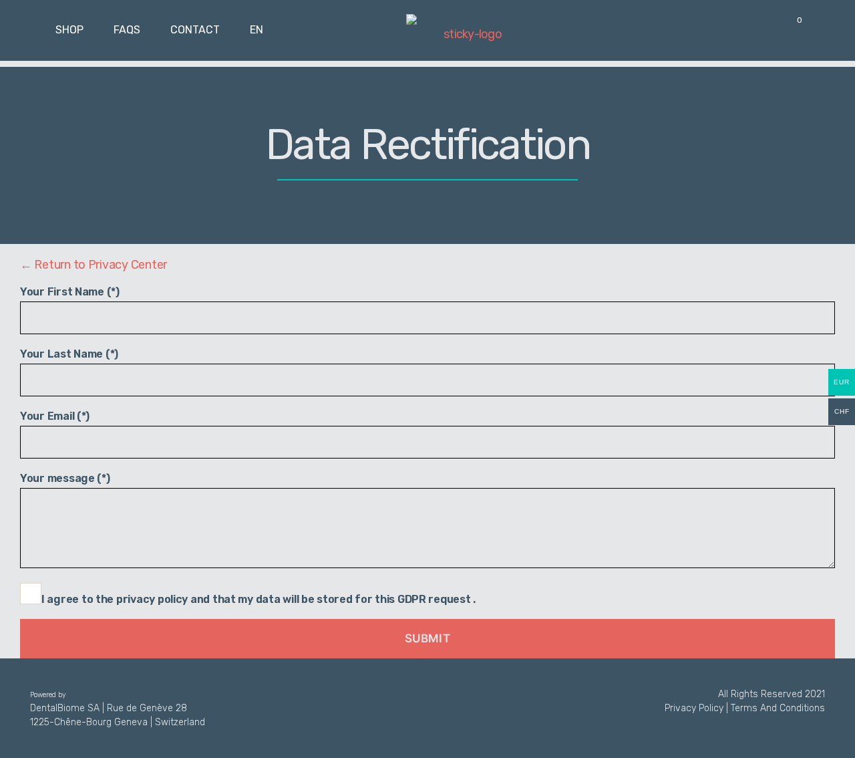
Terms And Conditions (778, 708)
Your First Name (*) (70, 291)
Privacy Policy (694, 708)
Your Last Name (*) (69, 354)
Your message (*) (65, 478)
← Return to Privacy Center (93, 264)
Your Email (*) (55, 416)
